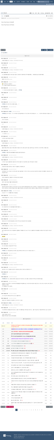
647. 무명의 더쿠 (4, 281)
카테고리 (4, 13)
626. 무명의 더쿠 (4, 179)
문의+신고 (46, 434)
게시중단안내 (37, 434)
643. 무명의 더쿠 (4, 262)
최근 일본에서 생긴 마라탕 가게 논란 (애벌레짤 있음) (21, 365)
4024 (24, 348)
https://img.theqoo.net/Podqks (7, 24)
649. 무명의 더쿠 (4, 293)
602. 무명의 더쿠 (4, 63)
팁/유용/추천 (47, 13)
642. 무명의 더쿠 (4, 257)
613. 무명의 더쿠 (4, 117)
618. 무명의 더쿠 (4, 141)
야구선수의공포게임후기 (16, 397)
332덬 (10, 190)
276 (33, 343)
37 (36, 378)
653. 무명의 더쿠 (4, 312)
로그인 (51, 1)
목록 (4, 49)
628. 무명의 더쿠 (4, 190)
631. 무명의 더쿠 (4, 204)
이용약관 (19, 434)
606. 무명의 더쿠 (4, 81)
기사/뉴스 (42, 13)
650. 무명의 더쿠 (4, 298)
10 (35, 389)
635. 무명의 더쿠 (4, 223)
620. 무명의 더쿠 (4, 150)
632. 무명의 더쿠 (4, 209)
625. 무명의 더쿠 (4, 175)
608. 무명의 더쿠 (4, 92)
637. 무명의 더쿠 (4, 234)
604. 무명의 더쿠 (4, 72)
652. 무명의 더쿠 (4, 307)
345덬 (10, 111)
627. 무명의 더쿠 (4, 184)
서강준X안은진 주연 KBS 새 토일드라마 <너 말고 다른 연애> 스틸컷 (24, 360)
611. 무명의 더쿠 (4, 106)
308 (18, 326)
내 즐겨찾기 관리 (51, 4)
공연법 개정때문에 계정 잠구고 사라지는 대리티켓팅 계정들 (22, 378)
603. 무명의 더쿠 (4, 67)
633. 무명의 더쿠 (4, 214)
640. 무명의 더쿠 (4, 248)
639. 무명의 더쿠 (4, 243)
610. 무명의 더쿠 (4, 102)
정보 (38, 13)
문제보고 (50, 434)
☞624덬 (3, 278)
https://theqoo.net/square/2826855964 (13, 18)
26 (22, 400)
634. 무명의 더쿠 (4, 218)
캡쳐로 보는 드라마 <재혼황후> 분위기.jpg (19, 369)
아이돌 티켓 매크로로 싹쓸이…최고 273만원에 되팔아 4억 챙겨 (23, 357)
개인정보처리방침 (24, 434)
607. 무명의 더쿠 (4, 87)
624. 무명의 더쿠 (4, 169)
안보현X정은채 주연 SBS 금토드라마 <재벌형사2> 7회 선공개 (23, 353)
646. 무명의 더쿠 (4, 276)
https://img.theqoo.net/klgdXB (7, 22)
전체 (30, 13)
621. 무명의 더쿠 (4, 155)
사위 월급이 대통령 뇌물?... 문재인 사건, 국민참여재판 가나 (22, 389)
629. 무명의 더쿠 (4, 195)
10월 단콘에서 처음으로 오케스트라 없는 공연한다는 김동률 (22, 384)
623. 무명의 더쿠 (4, 164)
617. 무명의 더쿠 (4, 136)
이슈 (33, 13)
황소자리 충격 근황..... (15, 400)
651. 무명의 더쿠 (4, 302)
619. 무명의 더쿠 (4, 145)
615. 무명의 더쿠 (4, 126)
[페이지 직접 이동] (37, 410)
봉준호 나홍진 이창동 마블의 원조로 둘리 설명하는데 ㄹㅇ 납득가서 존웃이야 (26, 402)
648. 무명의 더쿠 (4, 288)
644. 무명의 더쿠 (4, 267)
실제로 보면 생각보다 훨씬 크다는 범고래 (19, 355)
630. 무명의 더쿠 (4, 200)
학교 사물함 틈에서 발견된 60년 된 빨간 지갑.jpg (20, 386)
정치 (52, 13)
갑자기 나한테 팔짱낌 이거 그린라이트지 (19, 367)
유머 (36, 13)
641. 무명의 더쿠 (4, 253)
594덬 (10, 302)
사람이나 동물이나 (14, 395)
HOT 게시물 (11, 406)
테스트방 (41, 434)
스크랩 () (51, 49)
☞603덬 (3, 274)
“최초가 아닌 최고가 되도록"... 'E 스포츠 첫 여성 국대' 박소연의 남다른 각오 (25, 362)
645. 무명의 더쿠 (4, 272)
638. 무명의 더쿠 (4, 239)
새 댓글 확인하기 (27, 318)
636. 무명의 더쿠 (4, 228)
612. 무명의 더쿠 (4, 111)
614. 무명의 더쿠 (4, 122)
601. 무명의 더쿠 (4, 58)
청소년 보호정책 (31, 434)
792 (29, 341)
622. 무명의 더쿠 (4, 159)
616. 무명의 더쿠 (4, 131)
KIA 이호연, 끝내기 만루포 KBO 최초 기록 (19, 376)
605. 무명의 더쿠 (4, 77)
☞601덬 (20, 90)
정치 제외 (50, 406)
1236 (39, 350)
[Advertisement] (27, 9)
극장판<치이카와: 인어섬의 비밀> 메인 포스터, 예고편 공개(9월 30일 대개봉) (26, 380)
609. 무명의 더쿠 (4, 97)
